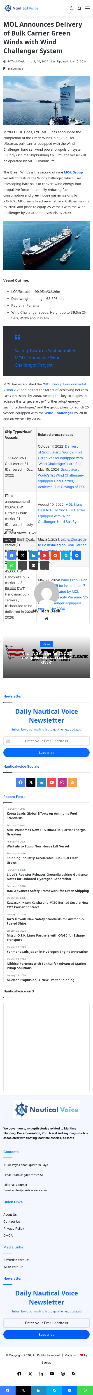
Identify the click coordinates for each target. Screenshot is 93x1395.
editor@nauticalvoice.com (29, 1190)
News (46, 644)
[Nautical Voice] (21, 8)
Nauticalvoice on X (18, 991)
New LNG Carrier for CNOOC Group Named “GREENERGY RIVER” (46, 657)
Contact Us (11, 1221)
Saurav (46, 1362)
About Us (10, 1214)
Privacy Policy (13, 1228)
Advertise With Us (16, 1260)
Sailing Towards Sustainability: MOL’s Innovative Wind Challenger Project (45, 358)
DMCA (8, 1235)
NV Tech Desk (16, 61)
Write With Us (13, 1267)
